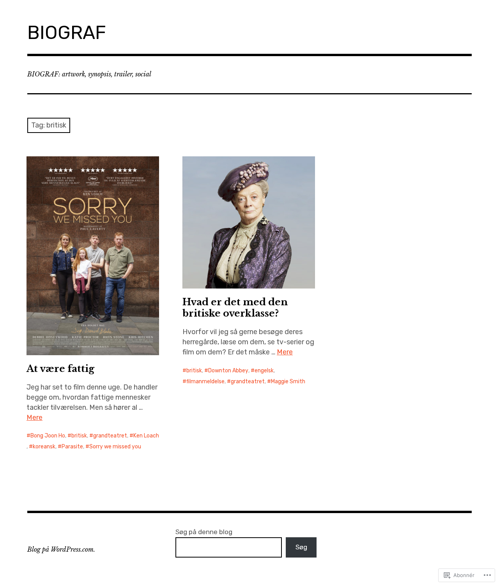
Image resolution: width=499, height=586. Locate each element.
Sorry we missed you (115, 446)
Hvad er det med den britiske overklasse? (235, 307)
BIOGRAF (66, 32)
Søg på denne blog (203, 532)
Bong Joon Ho (47, 435)
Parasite (72, 446)
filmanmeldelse (205, 381)
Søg (301, 547)
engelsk (264, 370)
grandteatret (110, 435)
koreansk (44, 446)
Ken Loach (146, 435)
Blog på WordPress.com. (61, 549)
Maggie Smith (288, 381)
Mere (34, 417)
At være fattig (60, 368)
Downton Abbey (228, 370)
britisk (79, 435)
